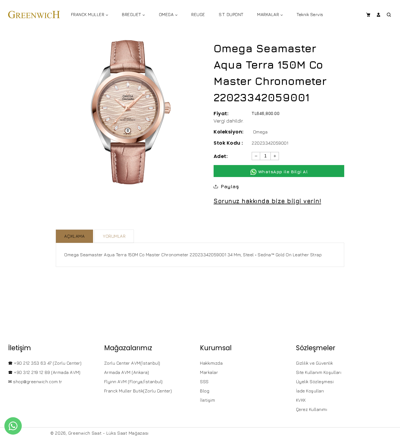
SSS (204, 381)
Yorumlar (114, 236)
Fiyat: (221, 113)
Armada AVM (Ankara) (126, 372)
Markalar (209, 372)
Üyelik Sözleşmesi (315, 381)
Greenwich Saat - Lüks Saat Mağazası (108, 433)
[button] (368, 15)
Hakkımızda (211, 363)
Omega (260, 131)
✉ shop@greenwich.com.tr (35, 381)
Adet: (220, 156)
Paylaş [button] (230, 186)
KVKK (301, 400)
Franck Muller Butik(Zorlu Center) (138, 390)
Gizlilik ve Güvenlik (314, 363)
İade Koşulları (310, 390)
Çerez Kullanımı (311, 409)
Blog (204, 390)
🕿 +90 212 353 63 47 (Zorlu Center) (44, 363)
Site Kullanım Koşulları (318, 372)
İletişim (207, 400)
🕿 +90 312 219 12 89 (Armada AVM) (44, 372)
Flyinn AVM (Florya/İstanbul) (133, 381)
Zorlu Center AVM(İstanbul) (132, 363)
